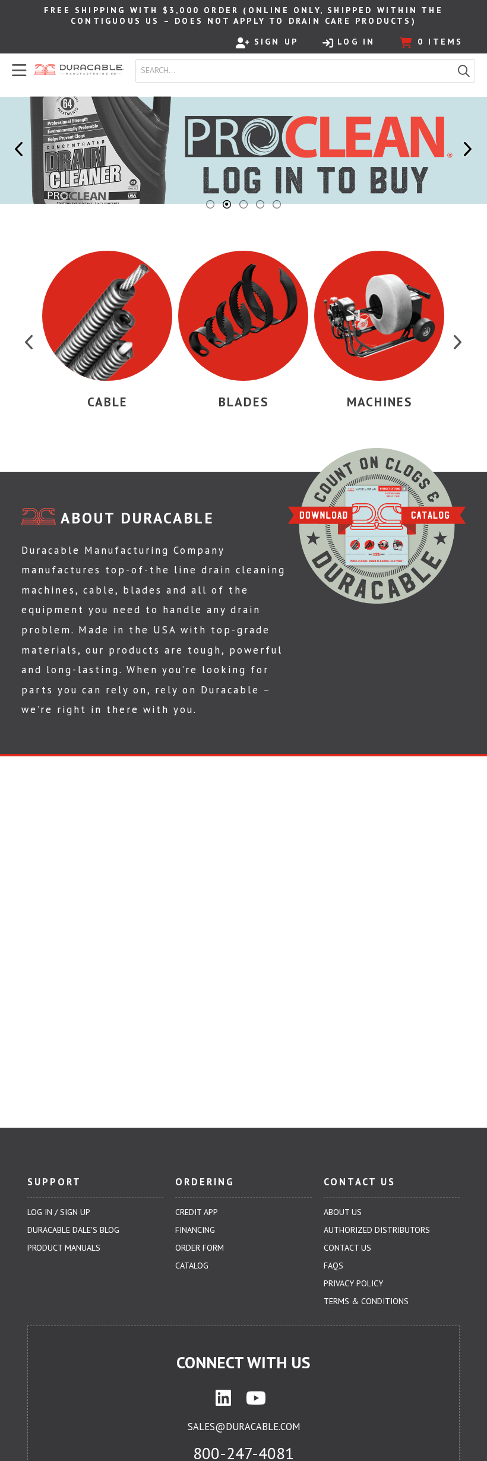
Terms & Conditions (366, 1301)
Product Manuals (63, 1247)
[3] (243, 204)
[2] (227, 204)
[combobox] (294, 70)
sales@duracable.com (244, 1426)
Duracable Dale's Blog (73, 1230)
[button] (464, 71)
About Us (343, 1212)
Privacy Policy (353, 1283)
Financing (195, 1230)
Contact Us (347, 1247)
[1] (210, 204)
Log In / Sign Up (58, 1212)
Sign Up (276, 41)
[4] (260, 204)
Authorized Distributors (377, 1230)
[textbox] (297, 71)
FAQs (333, 1265)
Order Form (199, 1247)
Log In (356, 41)
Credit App (196, 1212)
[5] (276, 204)
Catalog (191, 1265)
